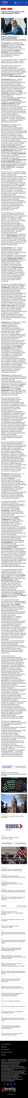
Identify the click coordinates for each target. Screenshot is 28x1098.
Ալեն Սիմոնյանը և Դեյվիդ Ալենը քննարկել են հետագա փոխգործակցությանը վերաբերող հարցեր (13, 972)
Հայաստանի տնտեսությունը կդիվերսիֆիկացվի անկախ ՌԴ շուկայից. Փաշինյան (12, 884)
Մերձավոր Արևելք (6, 1052)
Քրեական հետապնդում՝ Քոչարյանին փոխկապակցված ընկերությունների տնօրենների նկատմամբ (11, 949)
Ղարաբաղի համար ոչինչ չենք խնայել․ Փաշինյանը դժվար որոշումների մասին (11, 870)
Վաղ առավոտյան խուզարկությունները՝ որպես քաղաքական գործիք (12, 1034)
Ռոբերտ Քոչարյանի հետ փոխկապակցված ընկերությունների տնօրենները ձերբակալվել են (13, 934)
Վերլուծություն (6, 1044)
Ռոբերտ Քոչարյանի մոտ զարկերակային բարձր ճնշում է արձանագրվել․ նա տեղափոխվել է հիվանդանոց (12, 994)
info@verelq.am (11, 1094)
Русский (10, 8)
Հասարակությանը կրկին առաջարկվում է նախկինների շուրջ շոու (12, 1012)
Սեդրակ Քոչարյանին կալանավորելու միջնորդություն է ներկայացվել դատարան (12, 987)
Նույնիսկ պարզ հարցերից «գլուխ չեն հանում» (13, 1006)
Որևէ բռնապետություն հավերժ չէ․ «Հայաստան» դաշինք (10, 926)
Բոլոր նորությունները (22, 905)
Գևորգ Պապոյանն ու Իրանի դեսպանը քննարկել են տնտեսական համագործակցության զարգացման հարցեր (13, 965)
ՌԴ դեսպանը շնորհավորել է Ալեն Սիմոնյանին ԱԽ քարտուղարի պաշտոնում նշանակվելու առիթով (13, 941)
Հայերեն (4, 8)
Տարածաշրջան (5, 1049)
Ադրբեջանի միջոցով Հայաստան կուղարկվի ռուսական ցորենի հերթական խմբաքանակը (13, 891)
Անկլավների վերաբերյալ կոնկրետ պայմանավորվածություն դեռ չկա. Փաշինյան (13, 876)
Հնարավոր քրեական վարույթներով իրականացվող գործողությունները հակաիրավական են (10, 1027)
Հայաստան (4, 1047)
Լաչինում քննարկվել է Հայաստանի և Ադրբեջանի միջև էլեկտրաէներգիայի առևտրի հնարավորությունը (13, 957)
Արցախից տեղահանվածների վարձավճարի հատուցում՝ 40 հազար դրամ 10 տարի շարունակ (13, 898)
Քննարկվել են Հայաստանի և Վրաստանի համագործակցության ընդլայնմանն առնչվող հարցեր (13, 1019)
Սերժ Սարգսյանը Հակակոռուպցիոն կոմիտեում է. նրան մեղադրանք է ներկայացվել (11, 980)
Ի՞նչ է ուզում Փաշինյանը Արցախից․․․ (11, 1001)
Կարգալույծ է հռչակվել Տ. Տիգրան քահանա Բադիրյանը (12, 920)
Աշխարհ (3, 1055)
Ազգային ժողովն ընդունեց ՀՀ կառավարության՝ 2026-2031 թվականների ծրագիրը (12, 913)
